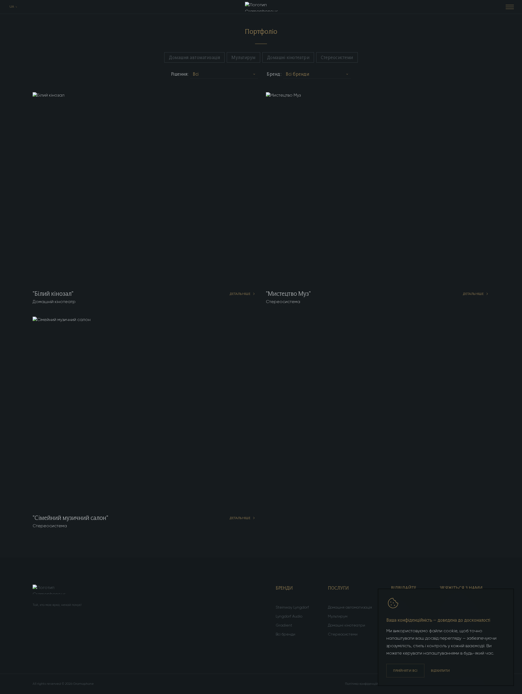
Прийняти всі (405, 670)
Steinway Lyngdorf (292, 607)
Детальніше (239, 294)
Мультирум (243, 57)
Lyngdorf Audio (289, 616)
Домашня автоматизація (194, 57)
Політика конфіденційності (365, 684)
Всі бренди (285, 634)
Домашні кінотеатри (288, 57)
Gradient (284, 625)
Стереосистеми (337, 57)
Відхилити (440, 670)
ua (12, 6)
